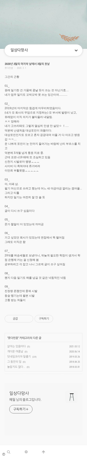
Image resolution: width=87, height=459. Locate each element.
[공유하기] (22, 318)
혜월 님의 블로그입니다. (25, 400)
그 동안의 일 (14, 361)
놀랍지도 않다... (16, 367)
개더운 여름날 (15, 351)
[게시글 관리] (28, 318)
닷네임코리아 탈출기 (19, 356)
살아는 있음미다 (16, 346)
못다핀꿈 (13, 338)
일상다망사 (19, 50)
